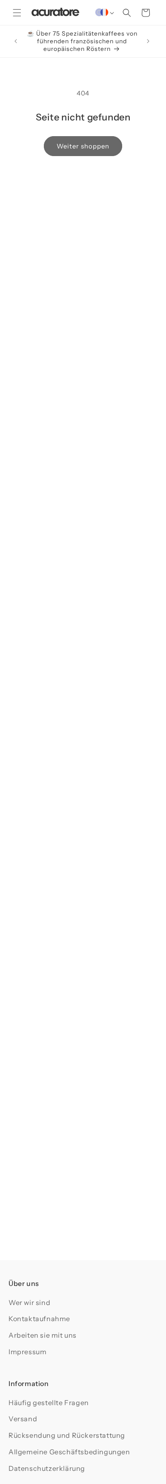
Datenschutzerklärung (47, 1468)
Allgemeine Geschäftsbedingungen (69, 1452)
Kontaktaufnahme (39, 1318)
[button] (17, 12)
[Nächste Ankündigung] (148, 41)
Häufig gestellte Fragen (49, 1402)
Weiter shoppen (83, 146)
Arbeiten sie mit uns (43, 1335)
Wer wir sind (29, 1302)
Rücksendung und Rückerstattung (67, 1435)
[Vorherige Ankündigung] (15, 41)
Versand (23, 1418)
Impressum (27, 1351)
